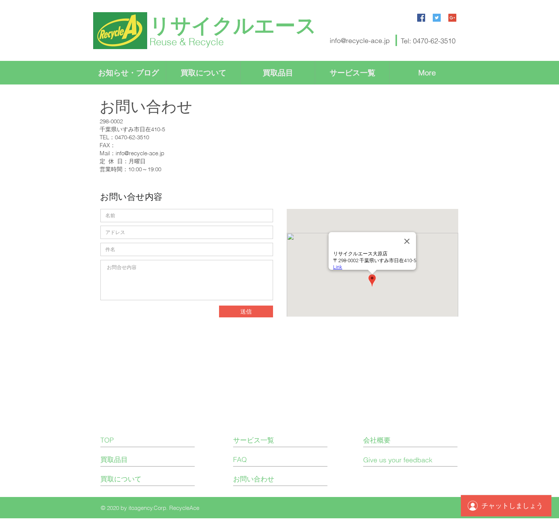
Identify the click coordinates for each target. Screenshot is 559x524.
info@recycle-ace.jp (360, 40)
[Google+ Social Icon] (452, 18)
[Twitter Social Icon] (437, 18)
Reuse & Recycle (186, 42)
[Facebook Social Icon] (421, 18)
